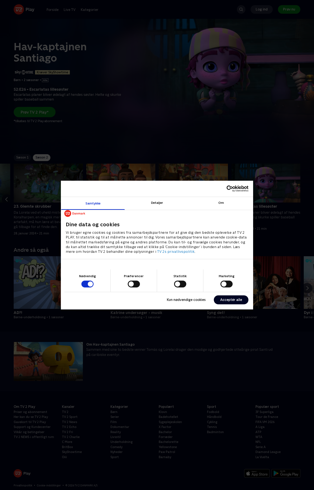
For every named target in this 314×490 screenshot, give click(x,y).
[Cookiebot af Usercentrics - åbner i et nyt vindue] (229, 188)
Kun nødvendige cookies (186, 300)
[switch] (134, 284)
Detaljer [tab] (157, 202)
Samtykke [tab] (93, 203)
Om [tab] (221, 202)
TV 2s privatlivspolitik (176, 252)
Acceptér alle (231, 300)
